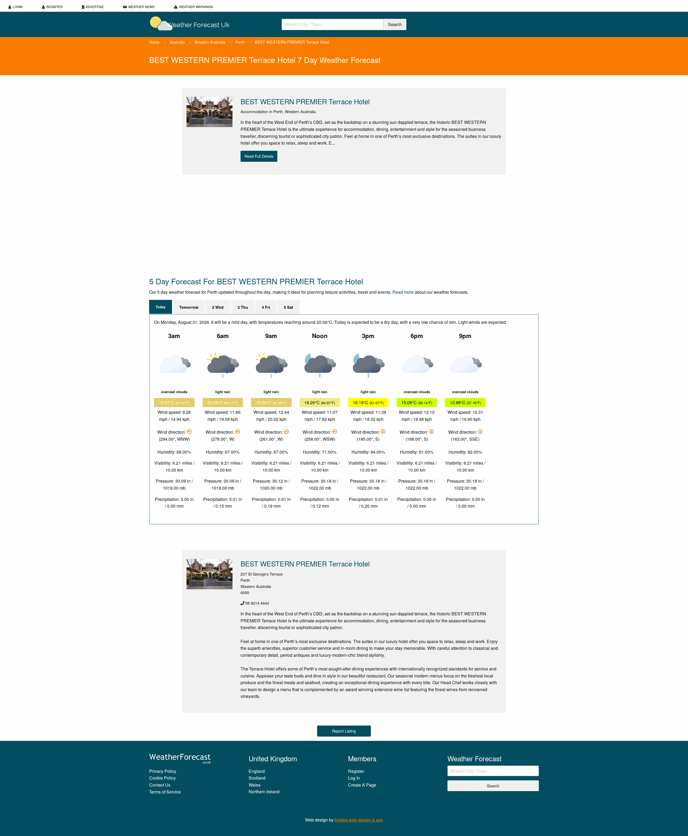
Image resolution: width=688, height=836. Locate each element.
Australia (177, 42)
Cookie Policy (162, 778)
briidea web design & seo (359, 820)
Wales (254, 785)
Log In (354, 778)
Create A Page (362, 785)
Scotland (257, 778)
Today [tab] (161, 306)
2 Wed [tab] (218, 307)
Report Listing (344, 731)
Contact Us (159, 785)
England (257, 771)
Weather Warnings (196, 6)
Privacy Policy (162, 771)
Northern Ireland (264, 791)
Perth (240, 42)
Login (18, 6)
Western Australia (210, 42)
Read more (403, 292)
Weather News (141, 6)
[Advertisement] (310, 225)
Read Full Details (259, 156)
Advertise (95, 6)
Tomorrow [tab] (188, 307)
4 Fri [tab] (266, 307)
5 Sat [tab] (288, 307)
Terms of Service (165, 792)
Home (154, 42)
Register (54, 6)
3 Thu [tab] (243, 307)
